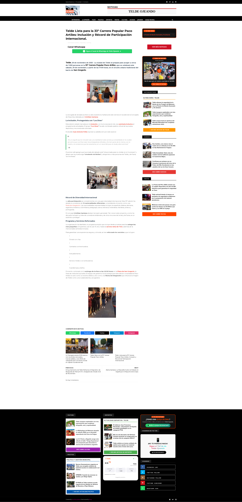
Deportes (109, 20)
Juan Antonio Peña (80, 132)
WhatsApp (72, 333)
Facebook (87, 333)
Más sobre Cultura (83, 449)
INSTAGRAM (151, 478)
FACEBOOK (150, 467)
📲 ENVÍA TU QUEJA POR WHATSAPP (158, 425)
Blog (90, 499)
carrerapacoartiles (73, 42)
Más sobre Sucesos (159, 172)
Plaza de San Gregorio (125, 271)
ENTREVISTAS (76, 20)
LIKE (156, 467)
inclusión (94, 124)
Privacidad (78, 2)
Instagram (131, 333)
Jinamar (140, 20)
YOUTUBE (150, 483)
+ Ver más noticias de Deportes (120, 452)
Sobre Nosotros (70, 2)
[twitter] (169, 2)
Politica (101, 20)
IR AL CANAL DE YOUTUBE (159, 84)
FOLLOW (157, 472)
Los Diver (94, 126)
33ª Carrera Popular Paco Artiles (100, 65)
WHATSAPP (150, 488)
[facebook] (166, 2)
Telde (94, 20)
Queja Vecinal (150, 20)
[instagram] (175, 2)
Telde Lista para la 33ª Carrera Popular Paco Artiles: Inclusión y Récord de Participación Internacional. (125, 357)
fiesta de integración (73, 205)
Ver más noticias (159, 47)
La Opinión (86, 20)
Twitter (102, 333)
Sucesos (132, 20)
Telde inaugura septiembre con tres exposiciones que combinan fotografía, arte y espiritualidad (151, 35)
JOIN (156, 488)
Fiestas (117, 20)
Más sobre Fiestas (159, 214)
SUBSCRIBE (158, 483)
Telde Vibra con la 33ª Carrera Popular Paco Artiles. (99, 356)
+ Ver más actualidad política (83, 491)
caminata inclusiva (126, 124)
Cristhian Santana (91, 117)
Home (67, 20)
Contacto (85, 2)
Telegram (117, 333)
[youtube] (172, 2)
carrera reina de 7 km (114, 227)
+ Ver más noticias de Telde (159, 130)
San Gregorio (80, 70)
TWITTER (150, 472)
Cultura (124, 20)
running (88, 42)
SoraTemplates (76, 499)
